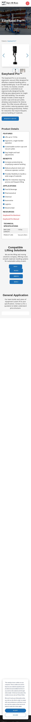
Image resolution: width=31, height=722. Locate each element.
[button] (27, 55)
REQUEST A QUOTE (10, 118)
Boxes (16, 270)
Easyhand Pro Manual (11, 219)
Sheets (16, 276)
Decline (15, 715)
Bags (15, 266)
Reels (16, 282)
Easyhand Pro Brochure (11, 215)
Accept (15, 710)
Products (4, 41)
